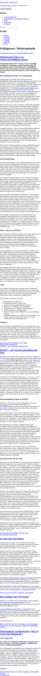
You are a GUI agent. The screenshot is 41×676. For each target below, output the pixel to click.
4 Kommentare (12, 534)
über (9, 602)
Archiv (6, 20)
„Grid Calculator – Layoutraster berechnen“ (23, 589)
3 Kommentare (12, 344)
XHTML (3, 627)
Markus (35, 360)
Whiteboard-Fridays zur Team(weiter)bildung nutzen (14, 58)
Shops (32, 504)
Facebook (7, 37)
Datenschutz (7, 22)
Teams (25, 343)
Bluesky (6, 35)
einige (12, 602)
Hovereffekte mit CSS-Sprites (14, 596)
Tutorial (11, 625)
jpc (9, 108)
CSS (15, 592)
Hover (27, 624)
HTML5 (21, 533)
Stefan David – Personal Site (8, 2)
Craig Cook (8, 638)
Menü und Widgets (6, 9)
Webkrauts (3, 611)
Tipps (6, 625)
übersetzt (36, 601)
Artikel (5, 602)
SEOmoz (26, 81)
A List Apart (31, 641)
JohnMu (29, 362)
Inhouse (16, 343)
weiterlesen (3, 668)
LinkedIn (6, 40)
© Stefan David (4, 675)
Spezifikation (4, 404)
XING (6, 44)
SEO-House (6, 358)
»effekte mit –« (11, 609)
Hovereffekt (33, 624)
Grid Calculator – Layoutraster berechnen (16, 19)
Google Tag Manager (10, 17)
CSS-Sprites (21, 624)
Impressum (7, 24)
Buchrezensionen (5, 604)
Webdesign (21, 592)
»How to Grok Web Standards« (16, 643)
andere (17, 602)
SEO (21, 343)
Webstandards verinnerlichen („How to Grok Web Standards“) (19, 632)
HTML (16, 533)
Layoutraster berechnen (12, 538)
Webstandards (4, 344)
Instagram (7, 39)
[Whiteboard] (4, 79)
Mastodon (7, 42)
